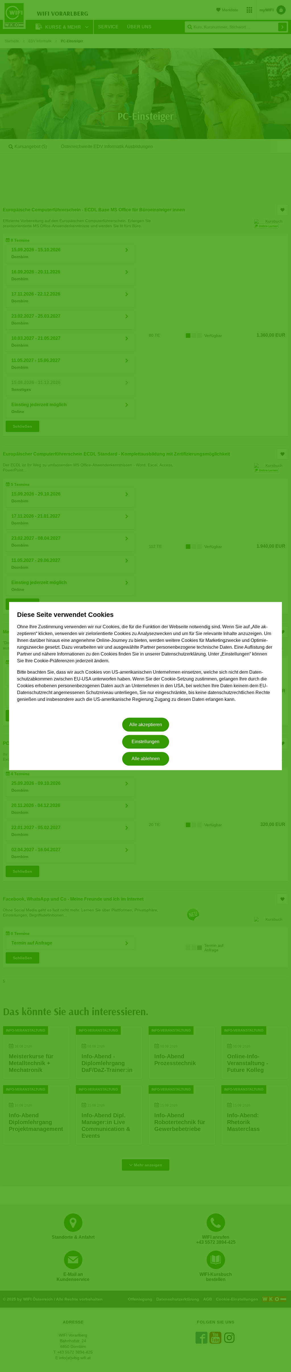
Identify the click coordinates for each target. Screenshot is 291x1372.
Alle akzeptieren (145, 724)
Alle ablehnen (146, 758)
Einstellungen (145, 741)
